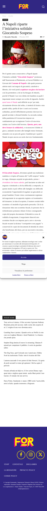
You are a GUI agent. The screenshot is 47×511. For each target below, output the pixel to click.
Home (4, 16)
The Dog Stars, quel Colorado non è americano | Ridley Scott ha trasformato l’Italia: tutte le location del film (23, 354)
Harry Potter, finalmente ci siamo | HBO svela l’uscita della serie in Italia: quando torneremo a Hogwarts (24, 382)
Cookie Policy (16, 275)
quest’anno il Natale (9, 102)
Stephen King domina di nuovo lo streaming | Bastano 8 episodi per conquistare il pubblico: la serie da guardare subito (23, 345)
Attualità (10, 16)
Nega (24, 264)
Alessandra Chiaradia (10, 37)
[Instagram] (31, 455)
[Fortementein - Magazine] (23, 7)
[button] (43, 237)
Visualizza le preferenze (24, 271)
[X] (40, 455)
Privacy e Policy (29, 275)
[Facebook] (21, 455)
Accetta (23, 257)
